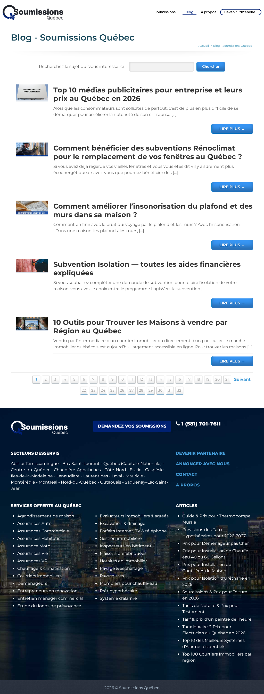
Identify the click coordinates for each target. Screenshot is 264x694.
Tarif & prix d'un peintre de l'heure (217, 619)
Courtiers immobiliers (39, 575)
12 (141, 379)
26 (122, 390)
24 (103, 390)
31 (169, 390)
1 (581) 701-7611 (200, 424)
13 (150, 379)
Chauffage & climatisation (43, 568)
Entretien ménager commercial (50, 598)
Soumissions (165, 12)
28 (141, 390)
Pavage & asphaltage (121, 568)
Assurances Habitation (40, 538)
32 (179, 390)
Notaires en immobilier (123, 560)
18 (198, 379)
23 (93, 390)
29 (150, 390)
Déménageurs (32, 583)
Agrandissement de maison (45, 516)
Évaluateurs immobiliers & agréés (134, 516)
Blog (189, 12)
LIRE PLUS (232, 128)
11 (131, 379)
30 (160, 390)
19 (208, 379)
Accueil (204, 46)
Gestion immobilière (121, 538)
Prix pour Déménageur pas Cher (215, 543)
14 (160, 379)
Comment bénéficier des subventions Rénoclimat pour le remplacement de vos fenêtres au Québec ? (147, 152)
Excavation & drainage (122, 523)
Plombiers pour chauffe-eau (128, 583)
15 (169, 379)
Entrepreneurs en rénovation (47, 590)
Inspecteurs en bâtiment (126, 545)
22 (84, 390)
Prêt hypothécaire (118, 590)
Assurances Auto (34, 523)
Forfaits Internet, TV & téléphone (133, 531)
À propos (208, 12)
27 (131, 390)
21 (227, 379)
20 (217, 379)
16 (179, 379)
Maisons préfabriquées (123, 553)
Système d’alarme (118, 598)
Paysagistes (112, 575)
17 (189, 379)
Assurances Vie (32, 553)
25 (112, 390)
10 (122, 379)
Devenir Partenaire (239, 12)
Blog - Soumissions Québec (232, 46)
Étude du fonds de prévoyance (49, 605)
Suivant (242, 379)
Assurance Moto (33, 545)
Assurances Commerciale (43, 531)
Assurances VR (32, 560)
